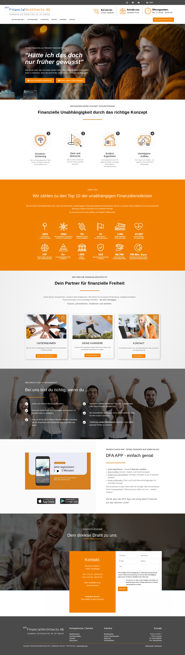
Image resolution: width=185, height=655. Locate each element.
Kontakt (72, 19)
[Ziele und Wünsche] (75, 140)
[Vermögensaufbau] (144, 140)
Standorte (44, 19)
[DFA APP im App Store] (46, 501)
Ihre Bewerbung (109, 640)
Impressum (158, 646)
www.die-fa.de (92, 585)
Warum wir (107, 638)
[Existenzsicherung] (40, 140)
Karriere (63, 19)
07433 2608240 (156, 638)
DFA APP (54, 19)
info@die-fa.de (95, 583)
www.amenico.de (82, 646)
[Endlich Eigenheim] (109, 140)
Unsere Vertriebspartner (111, 636)
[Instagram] (127, 2)
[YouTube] (139, 2)
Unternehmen (32, 19)
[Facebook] (133, 2)
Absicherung (73, 640)
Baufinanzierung (74, 634)
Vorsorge (72, 638)
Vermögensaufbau (75, 636)
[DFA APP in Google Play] (69, 501)
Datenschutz (149, 646)
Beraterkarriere (109, 634)
